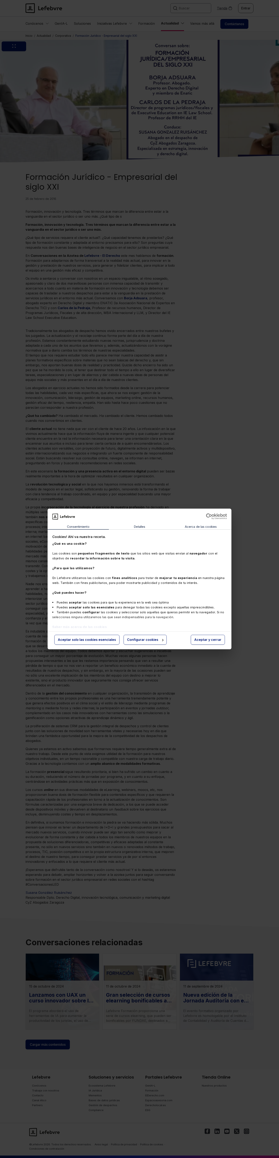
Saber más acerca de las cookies (79, 627)
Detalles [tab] (139, 527)
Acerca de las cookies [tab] (201, 527)
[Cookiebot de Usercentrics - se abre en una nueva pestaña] (209, 516)
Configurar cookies (142, 640)
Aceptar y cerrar (207, 640)
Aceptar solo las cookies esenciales (87, 640)
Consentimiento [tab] (78, 527)
